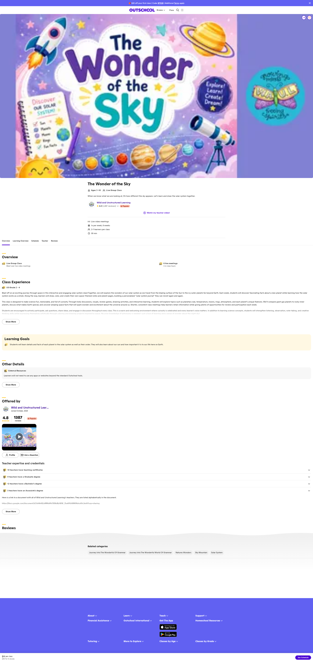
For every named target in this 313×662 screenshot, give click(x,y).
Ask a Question (31, 455)
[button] (156, 470)
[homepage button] (142, 10)
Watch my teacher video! (158, 213)
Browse (160, 10)
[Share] (304, 18)
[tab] (6, 241)
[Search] (177, 10)
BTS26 (160, 3)
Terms (176, 3)
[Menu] (182, 10)
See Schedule (303, 657)
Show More (11, 321)
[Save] (309, 18)
